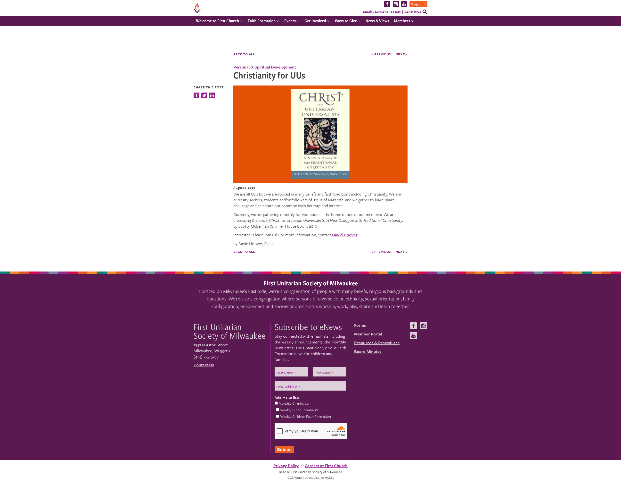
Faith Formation (262, 21)
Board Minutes (368, 351)
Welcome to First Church (217, 21)
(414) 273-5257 (206, 356)
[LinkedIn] (212, 96)
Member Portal (368, 334)
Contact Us (413, 11)
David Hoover (345, 235)
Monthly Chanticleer (294, 403)
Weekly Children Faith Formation (305, 416)
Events (290, 21)
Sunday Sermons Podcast (381, 11)
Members (402, 21)
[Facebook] (197, 96)
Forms (360, 325)
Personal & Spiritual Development (264, 67)
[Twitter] (204, 96)
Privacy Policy (286, 465)
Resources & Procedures (377, 343)
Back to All (244, 54)
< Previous (381, 54)
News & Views (377, 21)
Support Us (418, 4)
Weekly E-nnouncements (299, 409)
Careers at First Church (326, 465)
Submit (284, 449)
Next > (402, 54)
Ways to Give (346, 21)
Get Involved (315, 21)
